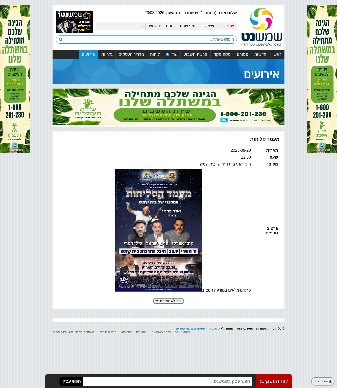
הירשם (194, 13)
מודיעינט (126, 332)
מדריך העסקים (131, 54)
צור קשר (227, 26)
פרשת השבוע (195, 54)
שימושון (208, 26)
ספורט (242, 54)
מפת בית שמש (161, 26)
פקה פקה (222, 54)
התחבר (209, 13)
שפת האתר (321, 381)
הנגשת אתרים (185, 328)
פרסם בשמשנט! (161, 332)
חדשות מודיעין (107, 332)
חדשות (260, 54)
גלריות (106, 54)
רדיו (139, 26)
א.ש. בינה (213, 328)
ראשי (276, 54)
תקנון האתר (182, 332)
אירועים (88, 54)
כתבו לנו (141, 332)
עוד (173, 54)
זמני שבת (187, 26)
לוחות (155, 54)
